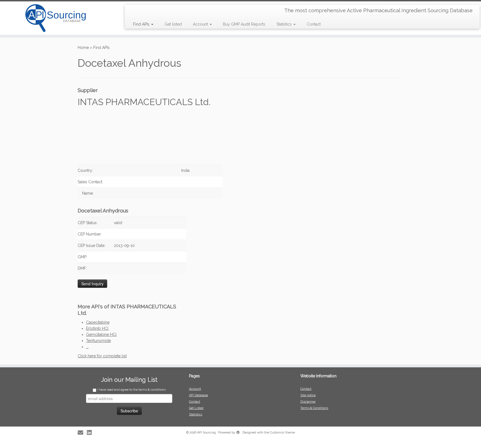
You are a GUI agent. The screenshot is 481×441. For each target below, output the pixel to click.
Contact (314, 24)
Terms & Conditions (314, 408)
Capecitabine (97, 322)
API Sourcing (206, 432)
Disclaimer (308, 401)
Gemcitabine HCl (101, 334)
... (87, 347)
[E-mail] (82, 433)
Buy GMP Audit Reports (244, 24)
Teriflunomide (98, 340)
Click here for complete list (102, 356)
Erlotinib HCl (97, 328)
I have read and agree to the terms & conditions (131, 390)
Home (83, 47)
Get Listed (196, 408)
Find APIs (142, 24)
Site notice (308, 395)
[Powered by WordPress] (238, 431)
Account (201, 24)
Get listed (173, 24)
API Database (198, 395)
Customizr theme (282, 432)
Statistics (284, 24)
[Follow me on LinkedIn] (91, 433)
